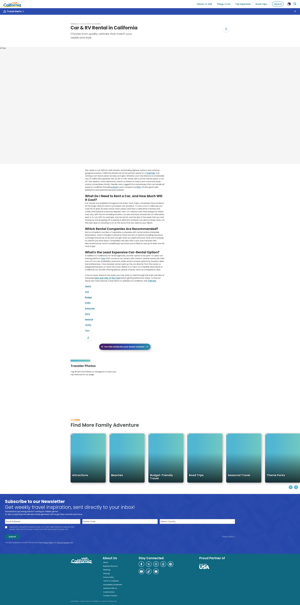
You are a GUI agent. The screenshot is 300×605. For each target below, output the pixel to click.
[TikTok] (149, 571)
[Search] (295, 4)
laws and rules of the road (107, 278)
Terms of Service (63, 543)
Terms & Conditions (111, 581)
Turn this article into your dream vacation (124, 346)
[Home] (12, 4)
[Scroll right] (296, 487)
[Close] (296, 11)
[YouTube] (226, 371)
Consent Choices (110, 596)
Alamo (88, 286)
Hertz (87, 314)
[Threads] (163, 564)
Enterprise (90, 308)
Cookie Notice (108, 592)
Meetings (107, 570)
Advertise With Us (110, 588)
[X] (149, 564)
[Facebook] (141, 564)
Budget (88, 297)
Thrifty (88, 325)
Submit (12, 536)
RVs (139, 187)
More (276, 4)
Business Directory (110, 566)
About (105, 562)
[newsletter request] (156, 571)
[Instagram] (219, 371)
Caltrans (152, 280)
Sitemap (106, 573)
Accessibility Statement (112, 585)
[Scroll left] (290, 487)
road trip (150, 173)
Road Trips (261, 4)
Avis (87, 291)
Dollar (88, 303)
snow (115, 187)
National (89, 319)
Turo (103, 258)
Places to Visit (204, 4)
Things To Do (224, 4)
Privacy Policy (228, 537)
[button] (226, 29)
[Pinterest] (223, 371)
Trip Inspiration (243, 4)
